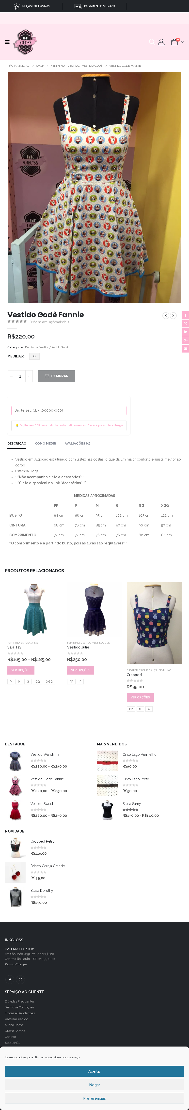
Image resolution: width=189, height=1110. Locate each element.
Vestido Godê (59, 347)
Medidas (15, 356)
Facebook (9, 979)
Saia (23, 642)
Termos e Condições (19, 1007)
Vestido (44, 347)
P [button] (11, 681)
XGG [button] (49, 681)
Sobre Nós (12, 1043)
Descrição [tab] (16, 443)
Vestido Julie (101, 642)
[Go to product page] (34, 609)
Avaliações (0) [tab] (77, 443)
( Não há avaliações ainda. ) (49, 322)
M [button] (19, 681)
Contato (10, 1037)
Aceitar (94, 1071)
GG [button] (37, 681)
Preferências (94, 1098)
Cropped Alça (148, 670)
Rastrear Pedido (16, 1019)
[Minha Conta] (161, 42)
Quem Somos (15, 1031)
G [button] (34, 356)
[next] (173, 315)
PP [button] (71, 681)
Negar (94, 1085)
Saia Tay (33, 642)
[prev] (165, 315)
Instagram (20, 979)
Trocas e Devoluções (20, 1013)
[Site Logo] (25, 42)
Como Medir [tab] (45, 443)
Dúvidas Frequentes (19, 1001)
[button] (8, 42)
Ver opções (21, 670)
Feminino (31, 347)
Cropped (132, 670)
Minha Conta (14, 1025)
